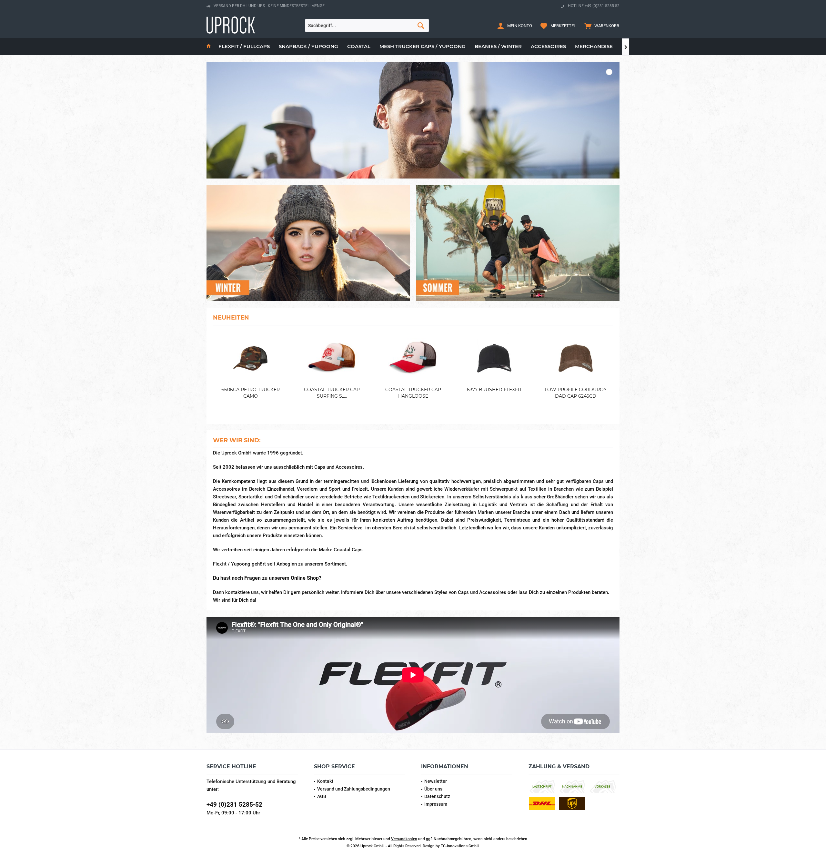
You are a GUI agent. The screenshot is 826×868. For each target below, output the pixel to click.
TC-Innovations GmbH (460, 846)
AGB (321, 796)
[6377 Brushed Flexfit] (494, 358)
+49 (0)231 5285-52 (234, 804)
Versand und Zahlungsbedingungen (353, 788)
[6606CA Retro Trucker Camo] (250, 358)
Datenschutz (437, 796)
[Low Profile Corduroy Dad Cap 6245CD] (575, 358)
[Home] (208, 46)
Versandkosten (404, 839)
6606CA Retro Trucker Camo (250, 393)
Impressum (435, 804)
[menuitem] (600, 25)
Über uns (433, 788)
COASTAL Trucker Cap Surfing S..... (332, 393)
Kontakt (325, 781)
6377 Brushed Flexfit (494, 390)
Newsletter (435, 781)
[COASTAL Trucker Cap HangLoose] (413, 358)
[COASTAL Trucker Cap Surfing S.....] (332, 358)
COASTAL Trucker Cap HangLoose (413, 393)
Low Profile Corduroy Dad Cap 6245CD (576, 393)
